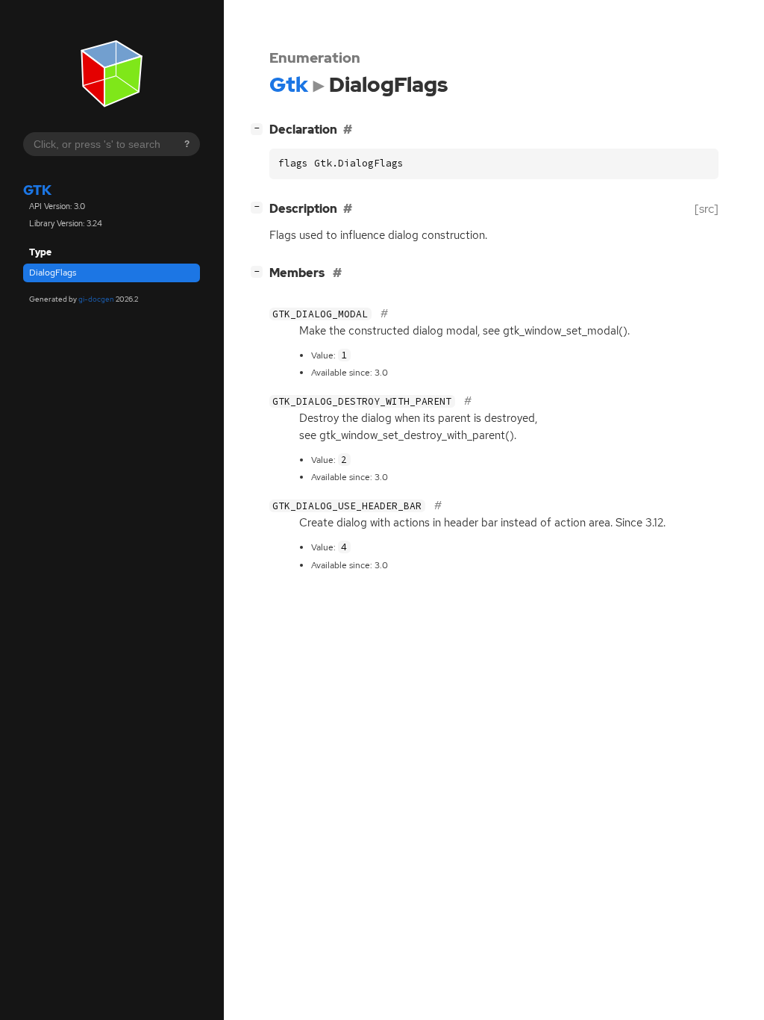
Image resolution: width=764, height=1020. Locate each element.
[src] (706, 209)
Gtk (37, 190)
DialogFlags (52, 273)
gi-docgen (96, 299)
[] (260, 128)
